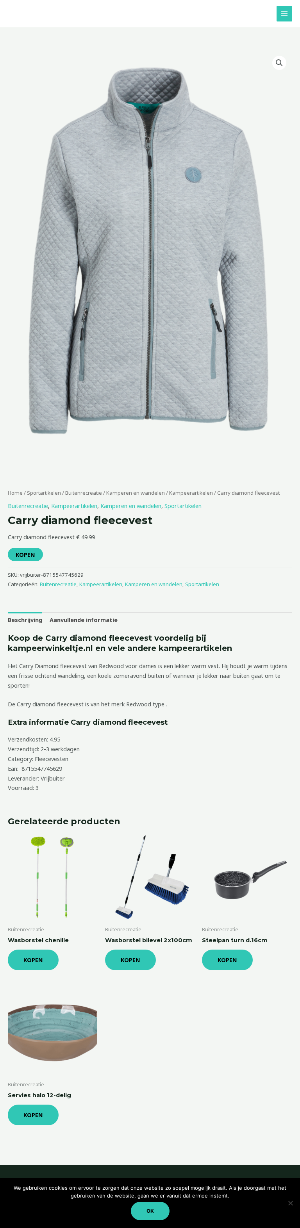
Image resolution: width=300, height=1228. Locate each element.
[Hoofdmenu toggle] (284, 13)
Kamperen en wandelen (135, 492)
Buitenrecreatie (83, 492)
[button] (279, 63)
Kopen (25, 554)
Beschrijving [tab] (25, 620)
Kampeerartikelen (191, 492)
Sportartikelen (44, 492)
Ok (150, 1211)
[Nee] (290, 1203)
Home (15, 492)
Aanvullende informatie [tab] (84, 620)
